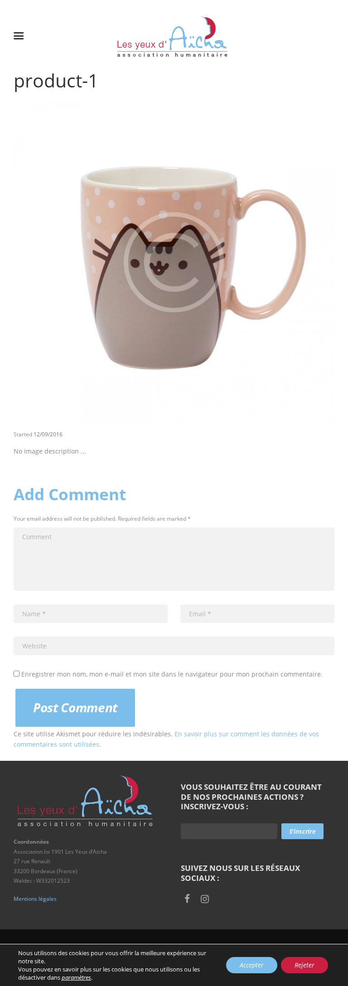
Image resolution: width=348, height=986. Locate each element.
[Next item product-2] (254, 262)
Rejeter (304, 965)
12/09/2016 (48, 434)
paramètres (76, 977)
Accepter (252, 965)
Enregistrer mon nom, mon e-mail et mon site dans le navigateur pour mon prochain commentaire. (172, 674)
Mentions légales (35, 899)
